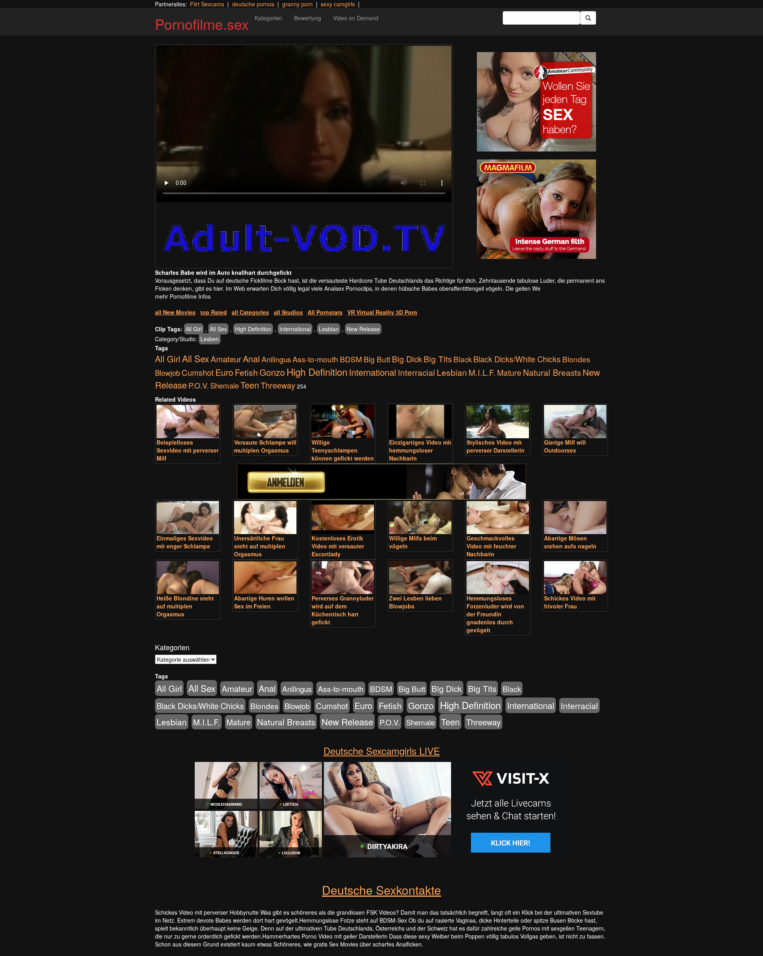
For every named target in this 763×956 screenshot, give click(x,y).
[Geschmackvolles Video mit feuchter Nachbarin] (498, 517)
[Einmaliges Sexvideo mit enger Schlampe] (188, 517)
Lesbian (329, 329)
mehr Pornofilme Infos (183, 296)
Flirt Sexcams (207, 4)
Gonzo (272, 372)
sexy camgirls (338, 4)
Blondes (576, 359)
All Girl (194, 329)
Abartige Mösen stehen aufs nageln (570, 542)
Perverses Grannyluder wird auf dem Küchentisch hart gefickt (343, 610)
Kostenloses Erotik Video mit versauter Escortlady (338, 546)
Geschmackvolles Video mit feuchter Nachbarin (491, 546)
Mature (509, 372)
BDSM (351, 359)
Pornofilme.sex (202, 24)
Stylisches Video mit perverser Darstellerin (496, 446)
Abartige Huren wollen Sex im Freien (264, 602)
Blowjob (167, 372)
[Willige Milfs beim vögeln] (420, 517)
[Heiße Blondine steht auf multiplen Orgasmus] (188, 577)
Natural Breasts (552, 372)
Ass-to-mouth (315, 359)
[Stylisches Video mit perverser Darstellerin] (498, 421)
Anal (251, 358)
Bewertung (307, 18)
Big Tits (438, 359)
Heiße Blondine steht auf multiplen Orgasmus (185, 606)
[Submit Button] (588, 18)
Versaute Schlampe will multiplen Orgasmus (265, 446)
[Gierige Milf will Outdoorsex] (575, 421)
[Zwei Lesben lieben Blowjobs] (420, 577)
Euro (224, 372)
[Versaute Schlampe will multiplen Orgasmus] (265, 421)
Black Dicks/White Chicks (517, 359)
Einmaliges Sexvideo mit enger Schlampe (185, 542)
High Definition (253, 329)
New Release (363, 329)
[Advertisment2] (536, 209)
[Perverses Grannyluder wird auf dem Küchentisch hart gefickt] (343, 577)
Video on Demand (355, 18)
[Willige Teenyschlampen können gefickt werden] (343, 421)
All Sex (218, 329)
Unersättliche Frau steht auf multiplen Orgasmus (259, 546)
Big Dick (407, 359)
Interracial (416, 372)
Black (462, 359)
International (295, 329)
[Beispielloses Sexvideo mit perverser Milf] (188, 421)
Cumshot (198, 372)
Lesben (209, 339)
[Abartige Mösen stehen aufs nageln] (575, 517)
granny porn (297, 4)
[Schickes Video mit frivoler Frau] (575, 577)
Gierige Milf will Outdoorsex (565, 446)
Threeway (278, 385)
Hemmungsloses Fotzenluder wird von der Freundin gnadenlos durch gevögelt (495, 614)
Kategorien (268, 18)
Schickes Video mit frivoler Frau (570, 602)
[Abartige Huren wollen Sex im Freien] (265, 577)
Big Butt (377, 359)
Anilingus (276, 359)
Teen (249, 385)
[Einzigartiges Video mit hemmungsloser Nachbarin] (420, 421)
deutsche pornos (253, 4)
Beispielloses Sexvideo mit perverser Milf (188, 450)
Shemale (224, 385)
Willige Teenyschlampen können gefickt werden (343, 450)
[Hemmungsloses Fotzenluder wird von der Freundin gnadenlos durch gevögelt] (498, 577)
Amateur (226, 359)
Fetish (246, 372)
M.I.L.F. (482, 372)
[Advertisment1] (536, 102)
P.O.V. (198, 385)
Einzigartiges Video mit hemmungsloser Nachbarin (420, 450)
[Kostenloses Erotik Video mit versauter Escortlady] (343, 517)
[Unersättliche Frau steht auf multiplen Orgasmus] (265, 517)
